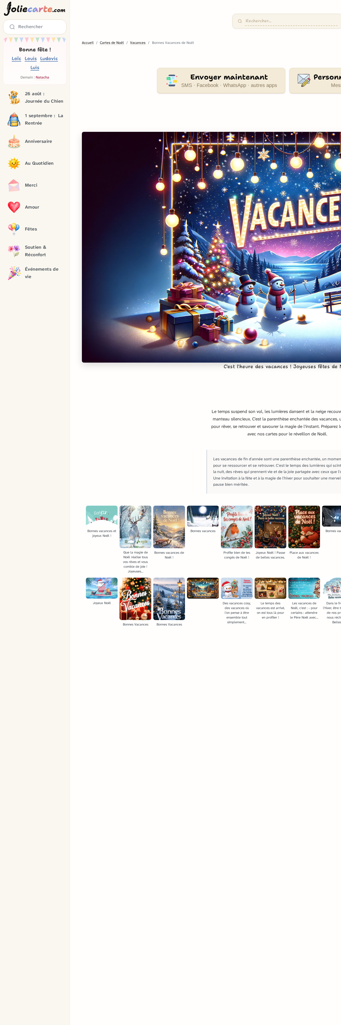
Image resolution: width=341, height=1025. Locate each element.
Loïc (16, 58)
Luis (34, 67)
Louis (31, 58)
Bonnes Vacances (135, 624)
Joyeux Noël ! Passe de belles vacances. (270, 555)
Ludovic (49, 58)
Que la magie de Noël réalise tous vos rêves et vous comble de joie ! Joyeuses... (135, 561)
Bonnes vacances (202, 531)
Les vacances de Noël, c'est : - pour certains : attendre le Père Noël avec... (304, 610)
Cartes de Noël (112, 42)
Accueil (88, 42)
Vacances (138, 42)
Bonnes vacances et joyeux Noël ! (101, 533)
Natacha (42, 77)
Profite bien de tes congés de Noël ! (236, 555)
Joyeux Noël (102, 603)
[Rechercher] (240, 21)
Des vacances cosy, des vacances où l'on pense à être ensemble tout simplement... (237, 612)
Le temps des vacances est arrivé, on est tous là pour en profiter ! (270, 610)
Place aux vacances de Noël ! (304, 555)
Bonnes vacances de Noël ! (169, 555)
